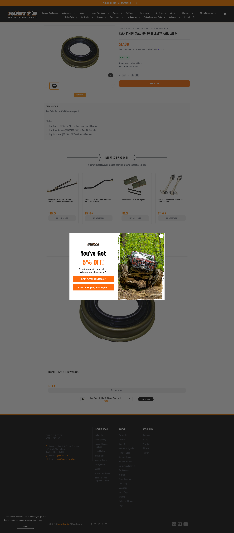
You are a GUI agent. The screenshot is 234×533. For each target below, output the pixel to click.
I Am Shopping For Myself (93, 287)
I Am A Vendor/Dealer (93, 278)
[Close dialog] (161, 236)
